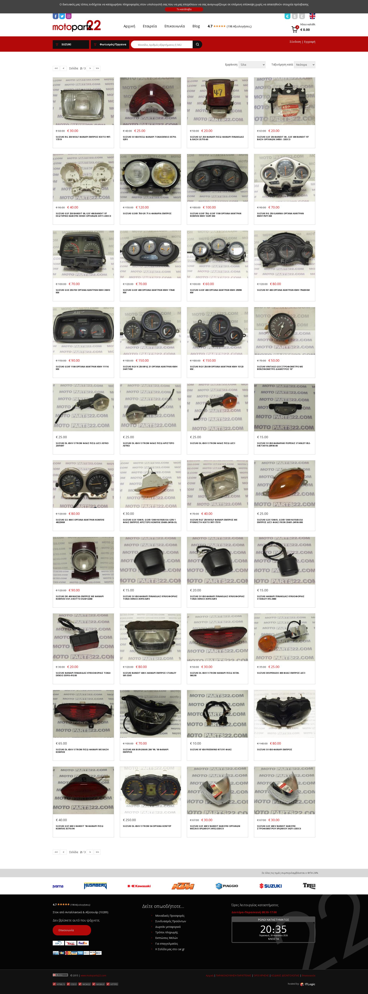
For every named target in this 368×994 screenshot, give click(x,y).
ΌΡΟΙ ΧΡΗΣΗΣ (261, 975)
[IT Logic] (307, 984)
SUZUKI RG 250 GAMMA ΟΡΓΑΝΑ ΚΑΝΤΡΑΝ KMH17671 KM (280, 214)
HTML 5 (61, 984)
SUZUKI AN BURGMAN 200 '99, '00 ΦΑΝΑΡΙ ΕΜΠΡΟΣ (145, 750)
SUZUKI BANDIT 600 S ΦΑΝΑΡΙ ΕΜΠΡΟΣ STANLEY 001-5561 (149, 674)
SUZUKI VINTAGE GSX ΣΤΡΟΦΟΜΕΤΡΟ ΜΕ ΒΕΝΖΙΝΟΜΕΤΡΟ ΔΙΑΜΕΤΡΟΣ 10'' (280, 367)
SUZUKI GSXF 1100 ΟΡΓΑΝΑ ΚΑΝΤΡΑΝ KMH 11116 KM (82, 367)
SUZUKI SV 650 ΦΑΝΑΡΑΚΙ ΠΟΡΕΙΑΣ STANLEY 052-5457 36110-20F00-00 (283, 444)
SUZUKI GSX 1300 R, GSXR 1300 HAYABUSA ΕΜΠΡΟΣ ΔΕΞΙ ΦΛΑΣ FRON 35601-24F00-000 (280, 521)
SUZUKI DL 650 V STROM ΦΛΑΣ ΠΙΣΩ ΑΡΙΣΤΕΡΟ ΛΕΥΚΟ (148, 444)
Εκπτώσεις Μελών (166, 938)
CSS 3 (73, 984)
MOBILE (100, 984)
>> (97, 68)
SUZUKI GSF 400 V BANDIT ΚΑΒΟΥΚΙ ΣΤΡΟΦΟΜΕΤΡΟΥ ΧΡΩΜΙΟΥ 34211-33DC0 (279, 827)
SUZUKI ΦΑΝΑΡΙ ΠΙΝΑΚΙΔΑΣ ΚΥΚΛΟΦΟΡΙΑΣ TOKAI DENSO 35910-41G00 (83, 674)
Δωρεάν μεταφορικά (168, 927)
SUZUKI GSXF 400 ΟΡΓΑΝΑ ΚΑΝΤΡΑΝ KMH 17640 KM (148, 291)
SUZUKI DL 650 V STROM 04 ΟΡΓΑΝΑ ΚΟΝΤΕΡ (147, 826)
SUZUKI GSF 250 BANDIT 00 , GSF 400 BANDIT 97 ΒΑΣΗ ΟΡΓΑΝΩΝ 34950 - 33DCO (282, 138)
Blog (196, 26)
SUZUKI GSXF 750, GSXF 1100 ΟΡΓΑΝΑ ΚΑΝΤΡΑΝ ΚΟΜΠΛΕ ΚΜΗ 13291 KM (215, 214)
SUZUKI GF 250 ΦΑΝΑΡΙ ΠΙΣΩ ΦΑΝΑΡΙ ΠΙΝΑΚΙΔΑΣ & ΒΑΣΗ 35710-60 (217, 138)
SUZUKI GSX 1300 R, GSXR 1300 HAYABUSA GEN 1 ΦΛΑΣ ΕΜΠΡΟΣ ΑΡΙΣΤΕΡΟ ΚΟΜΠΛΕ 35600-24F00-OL (150, 521)
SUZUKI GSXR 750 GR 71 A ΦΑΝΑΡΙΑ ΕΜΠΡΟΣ (147, 213)
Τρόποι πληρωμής (166, 932)
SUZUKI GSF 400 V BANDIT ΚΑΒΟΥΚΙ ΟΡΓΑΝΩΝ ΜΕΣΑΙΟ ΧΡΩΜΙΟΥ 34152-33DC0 (215, 827)
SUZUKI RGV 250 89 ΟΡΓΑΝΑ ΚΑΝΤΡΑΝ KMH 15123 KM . (216, 367)
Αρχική (129, 26)
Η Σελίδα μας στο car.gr (170, 949)
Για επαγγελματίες (166, 943)
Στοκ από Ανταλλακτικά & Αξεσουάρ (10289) (80, 912)
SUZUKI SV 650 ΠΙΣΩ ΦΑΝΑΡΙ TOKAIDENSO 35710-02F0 (149, 138)
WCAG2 (86, 984)
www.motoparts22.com (93, 975)
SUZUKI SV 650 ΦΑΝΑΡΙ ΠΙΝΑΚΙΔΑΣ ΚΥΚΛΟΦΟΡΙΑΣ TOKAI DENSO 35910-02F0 (150, 597)
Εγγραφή (309, 41)
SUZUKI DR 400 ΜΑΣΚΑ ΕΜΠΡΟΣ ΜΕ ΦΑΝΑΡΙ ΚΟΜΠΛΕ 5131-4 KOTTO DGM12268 (80, 597)
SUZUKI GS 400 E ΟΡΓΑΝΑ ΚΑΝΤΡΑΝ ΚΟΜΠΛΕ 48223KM (80, 521)
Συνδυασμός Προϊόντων (170, 921)
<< (56, 68)
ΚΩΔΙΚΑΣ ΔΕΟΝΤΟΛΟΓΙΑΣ (285, 975)
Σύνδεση (295, 41)
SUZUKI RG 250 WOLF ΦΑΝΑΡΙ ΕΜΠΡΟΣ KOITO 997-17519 (83, 138)
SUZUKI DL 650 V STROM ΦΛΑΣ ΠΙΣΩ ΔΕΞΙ (212, 443)
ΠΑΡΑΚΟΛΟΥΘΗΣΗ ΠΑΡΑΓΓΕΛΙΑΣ (233, 975)
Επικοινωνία (174, 26)
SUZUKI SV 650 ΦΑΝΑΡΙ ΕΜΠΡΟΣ (274, 749)
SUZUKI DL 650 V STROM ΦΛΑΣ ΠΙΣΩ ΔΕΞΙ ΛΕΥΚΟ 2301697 (82, 444)
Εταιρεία (150, 26)
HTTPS (114, 984)
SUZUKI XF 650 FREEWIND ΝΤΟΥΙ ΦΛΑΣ (211, 749)
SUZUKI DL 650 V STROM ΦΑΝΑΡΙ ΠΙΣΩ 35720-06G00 (214, 674)
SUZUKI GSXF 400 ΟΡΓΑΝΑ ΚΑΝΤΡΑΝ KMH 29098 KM (216, 291)
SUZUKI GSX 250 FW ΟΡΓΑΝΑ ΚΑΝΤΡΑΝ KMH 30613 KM (83, 291)
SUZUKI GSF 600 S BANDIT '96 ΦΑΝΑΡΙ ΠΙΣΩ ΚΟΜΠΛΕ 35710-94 (79, 827)
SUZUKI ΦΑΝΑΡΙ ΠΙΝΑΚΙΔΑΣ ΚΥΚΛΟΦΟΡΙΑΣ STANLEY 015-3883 (280, 597)
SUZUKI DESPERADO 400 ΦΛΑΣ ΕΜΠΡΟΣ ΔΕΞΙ (281, 673)
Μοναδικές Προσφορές (169, 915)
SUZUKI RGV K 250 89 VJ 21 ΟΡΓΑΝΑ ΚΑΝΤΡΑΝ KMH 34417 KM (150, 367)
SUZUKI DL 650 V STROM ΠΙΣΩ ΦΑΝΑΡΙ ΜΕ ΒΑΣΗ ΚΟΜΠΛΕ (82, 750)
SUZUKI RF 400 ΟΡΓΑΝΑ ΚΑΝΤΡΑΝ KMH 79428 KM (283, 290)
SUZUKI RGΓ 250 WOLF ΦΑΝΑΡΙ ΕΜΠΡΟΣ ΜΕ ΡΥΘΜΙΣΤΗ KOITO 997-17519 (213, 521)
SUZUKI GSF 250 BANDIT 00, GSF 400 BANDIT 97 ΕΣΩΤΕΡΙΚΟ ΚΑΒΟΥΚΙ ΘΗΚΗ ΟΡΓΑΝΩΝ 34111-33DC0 (83, 214)
